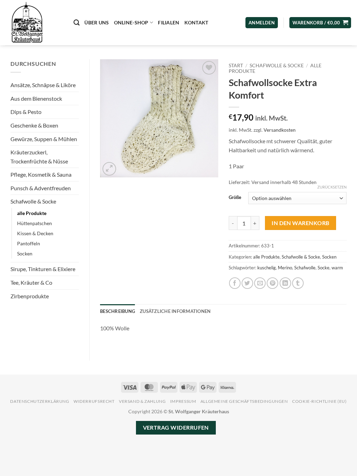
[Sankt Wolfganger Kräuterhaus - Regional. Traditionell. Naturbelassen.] (34, 22)
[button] (320, 23)
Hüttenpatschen (34, 223)
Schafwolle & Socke (33, 201)
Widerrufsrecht (94, 401)
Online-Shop (131, 22)
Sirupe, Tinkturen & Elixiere (42, 269)
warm (337, 267)
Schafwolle (305, 267)
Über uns (96, 22)
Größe (235, 197)
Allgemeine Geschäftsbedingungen (244, 401)
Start (236, 65)
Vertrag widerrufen (176, 427)
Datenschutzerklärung (39, 401)
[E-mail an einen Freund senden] (260, 283)
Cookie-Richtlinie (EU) (319, 401)
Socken (24, 253)
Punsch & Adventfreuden (40, 188)
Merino (285, 267)
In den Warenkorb (300, 223)
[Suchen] (76, 23)
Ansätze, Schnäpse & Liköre (43, 85)
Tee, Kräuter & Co (31, 282)
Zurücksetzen (332, 187)
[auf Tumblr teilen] (298, 283)
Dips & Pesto (25, 111)
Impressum (183, 401)
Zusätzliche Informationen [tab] (175, 311)
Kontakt (196, 22)
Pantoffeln (28, 243)
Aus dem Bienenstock (36, 98)
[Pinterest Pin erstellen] (272, 283)
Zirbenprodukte (29, 296)
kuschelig (266, 267)
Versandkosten (280, 130)
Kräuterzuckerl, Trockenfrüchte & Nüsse (39, 156)
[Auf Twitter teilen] (247, 283)
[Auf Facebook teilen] (235, 283)
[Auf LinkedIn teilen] (285, 283)
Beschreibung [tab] (117, 311)
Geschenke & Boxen (34, 125)
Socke (323, 267)
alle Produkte (31, 213)
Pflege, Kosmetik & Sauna (40, 174)
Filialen (168, 22)
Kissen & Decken (35, 233)
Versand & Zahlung (142, 401)
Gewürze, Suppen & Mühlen (43, 139)
